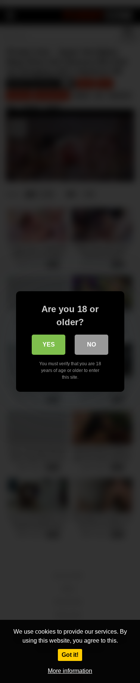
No (91, 344)
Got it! (70, 655)
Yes (49, 344)
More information (70, 671)
